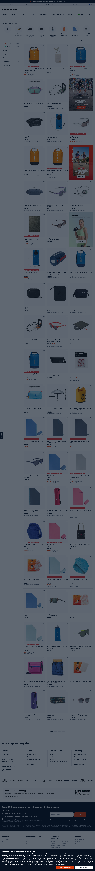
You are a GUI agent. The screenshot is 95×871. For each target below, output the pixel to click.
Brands (70, 14)
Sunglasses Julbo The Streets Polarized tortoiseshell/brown (57, 614)
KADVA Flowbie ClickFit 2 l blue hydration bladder (55, 136)
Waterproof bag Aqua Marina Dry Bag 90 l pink (57, 511)
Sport (9, 20)
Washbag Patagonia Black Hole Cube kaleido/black (57, 714)
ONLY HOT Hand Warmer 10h (31, 579)
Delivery (4, 844)
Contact (76, 4)
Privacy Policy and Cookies (58, 845)
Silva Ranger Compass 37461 (78, 205)
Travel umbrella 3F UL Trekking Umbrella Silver (55, 409)
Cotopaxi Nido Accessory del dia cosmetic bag (33, 409)
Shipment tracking (7, 841)
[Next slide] (91, 29)
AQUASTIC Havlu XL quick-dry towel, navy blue (33, 441)
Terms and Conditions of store (59, 841)
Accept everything (65, 868)
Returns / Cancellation (32, 841)
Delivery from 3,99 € (8, 4)
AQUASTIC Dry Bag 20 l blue (31, 374)
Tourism (14, 20)
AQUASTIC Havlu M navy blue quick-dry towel (34, 614)
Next (58, 726)
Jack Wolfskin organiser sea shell (56, 68)
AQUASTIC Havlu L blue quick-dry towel (57, 579)
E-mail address (55, 814)
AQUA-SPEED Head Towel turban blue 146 (34, 545)
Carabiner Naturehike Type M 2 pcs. (80, 374)
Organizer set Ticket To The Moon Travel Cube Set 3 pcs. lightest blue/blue (56, 682)
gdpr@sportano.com (15, 864)
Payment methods (7, 846)
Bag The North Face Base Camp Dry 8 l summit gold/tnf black (80, 409)
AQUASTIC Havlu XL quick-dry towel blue (33, 647)
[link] (82, 10)
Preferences (84, 868)
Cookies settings (55, 847)
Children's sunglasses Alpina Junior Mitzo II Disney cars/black (56, 340)
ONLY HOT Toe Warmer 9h (77, 614)
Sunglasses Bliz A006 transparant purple (56, 205)
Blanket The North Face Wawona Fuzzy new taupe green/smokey (34, 238)
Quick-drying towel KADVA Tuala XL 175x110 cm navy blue (33, 511)
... (59, 730)
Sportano (4, 20)
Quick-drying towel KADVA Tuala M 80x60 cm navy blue (79, 441)
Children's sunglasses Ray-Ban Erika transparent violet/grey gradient (80, 714)
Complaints (29, 844)
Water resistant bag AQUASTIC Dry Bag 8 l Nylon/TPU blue (81, 69)
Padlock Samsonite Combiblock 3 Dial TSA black (80, 545)
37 (63, 730)
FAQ (27, 839)
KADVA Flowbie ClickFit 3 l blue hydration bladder (32, 273)
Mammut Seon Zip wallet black (55, 307)
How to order (5, 839)
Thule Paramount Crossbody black (79, 307)
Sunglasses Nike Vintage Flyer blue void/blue (33, 476)
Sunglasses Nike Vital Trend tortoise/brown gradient (54, 238)
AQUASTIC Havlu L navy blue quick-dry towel (57, 476)
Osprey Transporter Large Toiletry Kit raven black (34, 307)
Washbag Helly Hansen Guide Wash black (33, 136)
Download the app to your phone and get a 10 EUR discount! (48, 1)
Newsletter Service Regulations (16, 821)
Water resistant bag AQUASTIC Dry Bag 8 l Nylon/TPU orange (34, 69)
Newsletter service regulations (59, 843)
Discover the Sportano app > (12, 796)
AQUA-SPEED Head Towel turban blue (80, 579)
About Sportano (79, 839)
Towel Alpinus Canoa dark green (79, 340)
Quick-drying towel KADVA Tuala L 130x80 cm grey (79, 476)
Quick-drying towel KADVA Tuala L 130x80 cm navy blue (56, 441)
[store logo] (9, 10)
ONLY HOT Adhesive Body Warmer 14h (80, 681)
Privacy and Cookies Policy (87, 826)
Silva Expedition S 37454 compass (33, 340)
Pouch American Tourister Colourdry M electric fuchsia (34, 682)
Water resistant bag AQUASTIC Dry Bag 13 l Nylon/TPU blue (81, 273)
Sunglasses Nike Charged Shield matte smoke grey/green (80, 647)
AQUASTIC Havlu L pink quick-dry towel (80, 510)
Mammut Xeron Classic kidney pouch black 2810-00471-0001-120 (57, 374)
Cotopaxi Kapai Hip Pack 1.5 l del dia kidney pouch (33, 104)
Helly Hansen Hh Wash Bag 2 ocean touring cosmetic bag (56, 273)
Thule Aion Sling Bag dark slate (32, 205)
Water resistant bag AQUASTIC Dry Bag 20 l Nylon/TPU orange (57, 171)
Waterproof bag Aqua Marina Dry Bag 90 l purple (34, 714)
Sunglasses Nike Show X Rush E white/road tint (78, 136)
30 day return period (30, 4)
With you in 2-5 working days (55, 4)
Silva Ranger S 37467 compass (55, 103)
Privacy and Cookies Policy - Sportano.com (54, 864)
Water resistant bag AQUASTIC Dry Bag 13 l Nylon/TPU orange (34, 171)
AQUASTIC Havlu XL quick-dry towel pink (56, 545)
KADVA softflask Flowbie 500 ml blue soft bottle (57, 647)
